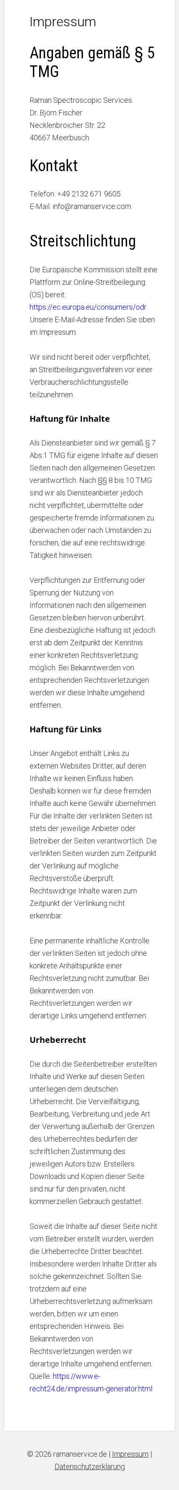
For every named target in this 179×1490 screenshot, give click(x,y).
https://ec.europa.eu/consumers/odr (88, 307)
